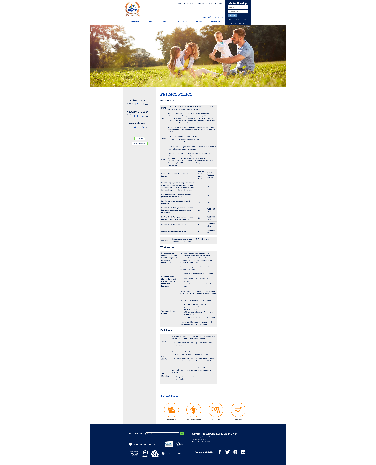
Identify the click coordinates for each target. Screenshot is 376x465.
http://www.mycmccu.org (181, 241)
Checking (238, 419)
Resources (183, 21)
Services (166, 21)
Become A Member (216, 3)
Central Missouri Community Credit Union (214, 433)
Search (206, 17)
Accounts (135, 21)
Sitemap (179, 454)
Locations (190, 3)
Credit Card (171, 419)
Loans (150, 21)
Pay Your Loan (216, 419)
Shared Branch (201, 3)
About (199, 21)
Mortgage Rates (139, 144)
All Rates (140, 139)
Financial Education (194, 419)
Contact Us (181, 3)
